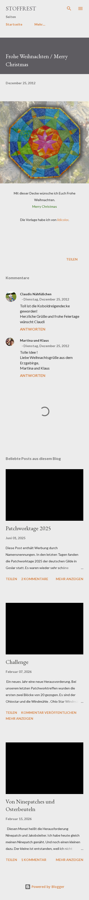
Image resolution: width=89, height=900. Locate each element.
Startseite (14, 24)
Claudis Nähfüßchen (36, 294)
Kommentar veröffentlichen (48, 712)
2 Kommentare (34, 579)
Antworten (32, 329)
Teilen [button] (72, 259)
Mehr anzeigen (69, 579)
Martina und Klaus (34, 340)
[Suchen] (69, 8)
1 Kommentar (33, 860)
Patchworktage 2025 (28, 528)
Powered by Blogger (47, 886)
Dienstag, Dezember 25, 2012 (46, 299)
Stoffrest (21, 8)
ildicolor (62, 220)
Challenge (17, 662)
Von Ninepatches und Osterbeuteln (30, 805)
